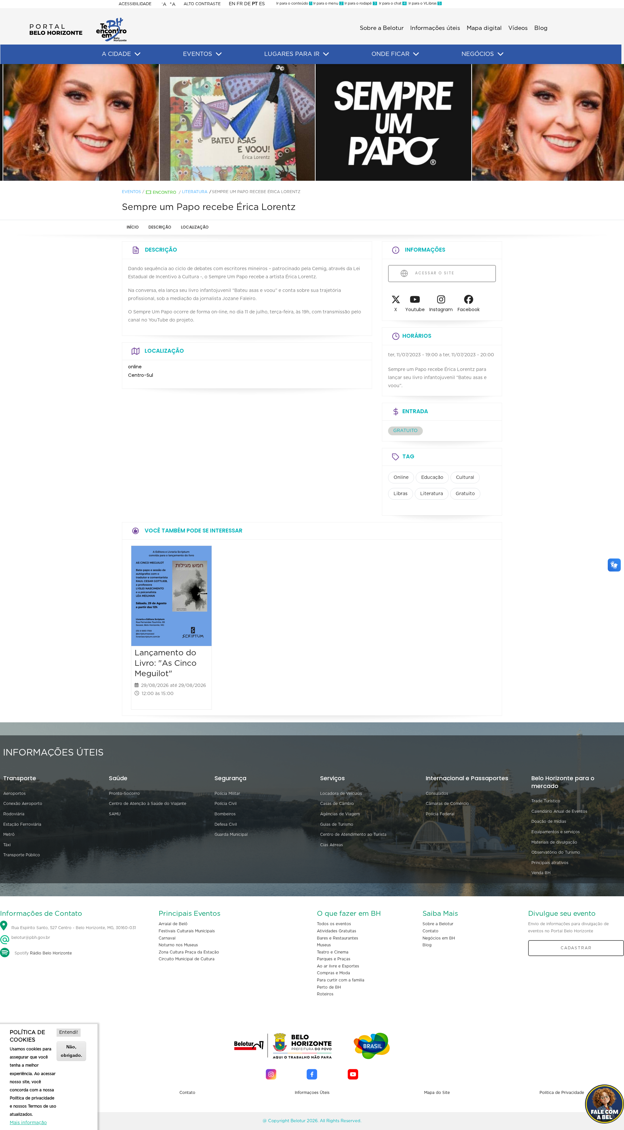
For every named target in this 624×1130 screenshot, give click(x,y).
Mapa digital (484, 28)
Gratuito (465, 494)
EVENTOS (197, 54)
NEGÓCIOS (478, 54)
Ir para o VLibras (424, 3)
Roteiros (325, 994)
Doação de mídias (548, 821)
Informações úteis (435, 28)
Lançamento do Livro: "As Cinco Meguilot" (166, 663)
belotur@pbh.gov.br (30, 937)
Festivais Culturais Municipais (187, 931)
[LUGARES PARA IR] (326, 54)
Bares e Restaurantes (337, 938)
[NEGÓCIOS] (500, 54)
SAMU (115, 814)
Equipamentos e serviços (555, 832)
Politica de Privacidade (562, 1093)
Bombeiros (225, 814)
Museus (324, 945)
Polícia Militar (227, 793)
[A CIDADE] (137, 54)
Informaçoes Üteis (312, 1093)
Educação (432, 477)
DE (247, 4)
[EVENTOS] (218, 54)
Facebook (469, 309)
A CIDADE (116, 54)
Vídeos (518, 28)
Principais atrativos (549, 863)
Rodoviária (13, 814)
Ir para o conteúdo (293, 3)
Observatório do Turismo (555, 852)
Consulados (437, 793)
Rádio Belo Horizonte (51, 953)
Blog (541, 28)
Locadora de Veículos (341, 793)
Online (401, 477)
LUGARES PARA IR (291, 54)
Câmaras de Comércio (447, 804)
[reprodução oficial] (156, 122)
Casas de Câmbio (337, 804)
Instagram (441, 309)
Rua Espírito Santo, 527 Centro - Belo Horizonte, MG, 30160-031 (73, 928)
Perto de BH (329, 987)
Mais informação (28, 1123)
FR (240, 4)
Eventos (131, 192)
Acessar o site (433, 273)
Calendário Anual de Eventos (559, 811)
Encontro (164, 192)
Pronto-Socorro (124, 793)
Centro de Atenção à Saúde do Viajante (147, 804)
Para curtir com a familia (340, 980)
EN (232, 4)
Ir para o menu (327, 3)
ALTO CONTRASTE (202, 4)
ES (262, 4)
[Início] (78, 19)
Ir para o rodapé (360, 3)
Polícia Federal (440, 814)
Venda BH (541, 873)
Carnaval (167, 938)
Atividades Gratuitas (336, 931)
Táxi (7, 845)
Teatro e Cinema (332, 952)
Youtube (415, 309)
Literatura (194, 192)
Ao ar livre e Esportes (338, 966)
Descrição (160, 227)
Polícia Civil (225, 804)
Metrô (9, 834)
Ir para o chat (391, 3)
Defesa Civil (225, 824)
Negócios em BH (438, 938)
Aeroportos (14, 793)
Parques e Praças (333, 959)
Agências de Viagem (340, 814)
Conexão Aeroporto (22, 804)
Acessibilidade (135, 4)
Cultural (465, 477)
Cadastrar (576, 948)
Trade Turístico (545, 801)
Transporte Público (21, 855)
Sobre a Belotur (382, 28)
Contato (430, 931)
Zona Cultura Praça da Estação (189, 952)
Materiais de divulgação (554, 842)
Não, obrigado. (71, 1051)
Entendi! (68, 1032)
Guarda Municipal (231, 834)
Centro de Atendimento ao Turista (353, 834)
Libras (401, 494)
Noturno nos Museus (178, 945)
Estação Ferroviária (22, 824)
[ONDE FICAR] (416, 54)
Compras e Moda (333, 973)
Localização (195, 227)
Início (133, 227)
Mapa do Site (437, 1093)
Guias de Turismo (336, 824)
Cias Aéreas (331, 845)
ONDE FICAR (390, 54)
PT (255, 4)
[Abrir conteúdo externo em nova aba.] (395, 301)
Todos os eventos (334, 924)
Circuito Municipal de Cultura (186, 959)
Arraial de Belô (173, 924)
